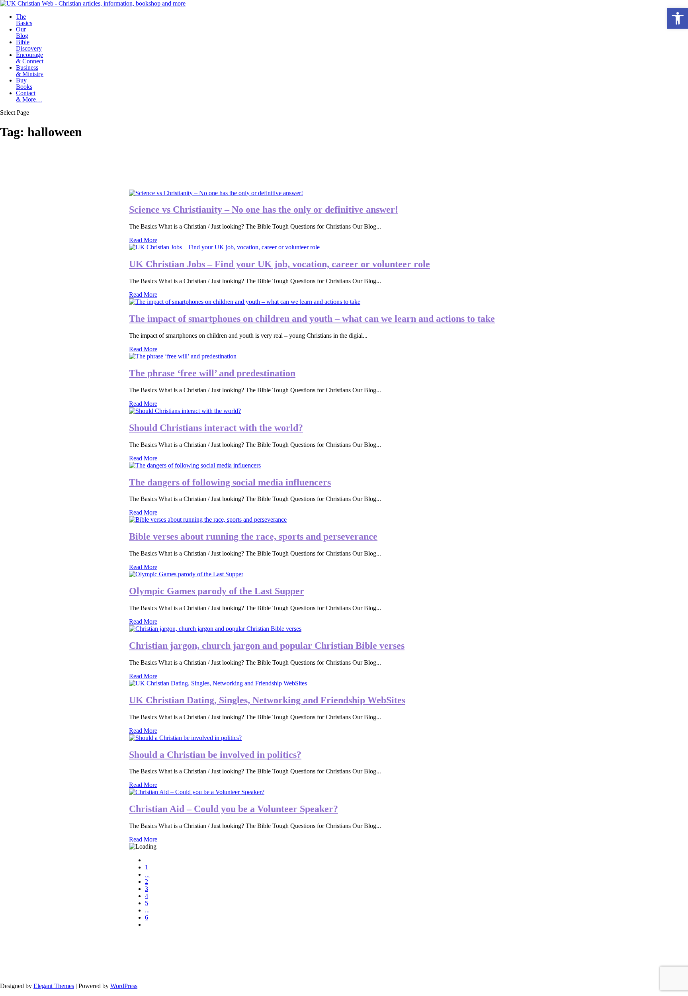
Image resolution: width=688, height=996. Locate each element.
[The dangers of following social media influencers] (195, 465)
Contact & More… (29, 96)
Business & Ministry (29, 70)
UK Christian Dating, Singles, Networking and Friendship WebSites (267, 700)
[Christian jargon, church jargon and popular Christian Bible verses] (215, 628)
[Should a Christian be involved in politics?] (185, 737)
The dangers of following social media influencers (230, 482)
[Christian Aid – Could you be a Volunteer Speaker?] (196, 792)
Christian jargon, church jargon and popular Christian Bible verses (267, 645)
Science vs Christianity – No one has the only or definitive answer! (263, 209)
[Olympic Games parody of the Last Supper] (186, 574)
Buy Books (24, 83)
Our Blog (22, 32)
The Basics (24, 19)
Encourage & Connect (29, 58)
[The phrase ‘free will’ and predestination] (182, 356)
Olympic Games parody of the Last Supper (216, 591)
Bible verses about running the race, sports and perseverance (253, 536)
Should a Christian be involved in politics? (215, 754)
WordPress (123, 985)
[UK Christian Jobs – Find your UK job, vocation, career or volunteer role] (224, 247)
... (147, 874)
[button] (677, 18)
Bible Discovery (29, 45)
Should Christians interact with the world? (216, 428)
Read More (143, 240)
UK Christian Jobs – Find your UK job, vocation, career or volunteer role (279, 264)
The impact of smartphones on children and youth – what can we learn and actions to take (312, 318)
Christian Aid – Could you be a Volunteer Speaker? (233, 809)
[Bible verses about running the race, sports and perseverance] (208, 519)
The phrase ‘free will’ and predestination (212, 373)
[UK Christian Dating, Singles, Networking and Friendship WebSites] (218, 683)
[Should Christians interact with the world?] (185, 410)
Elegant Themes (53, 985)
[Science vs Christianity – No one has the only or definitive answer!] (216, 193)
